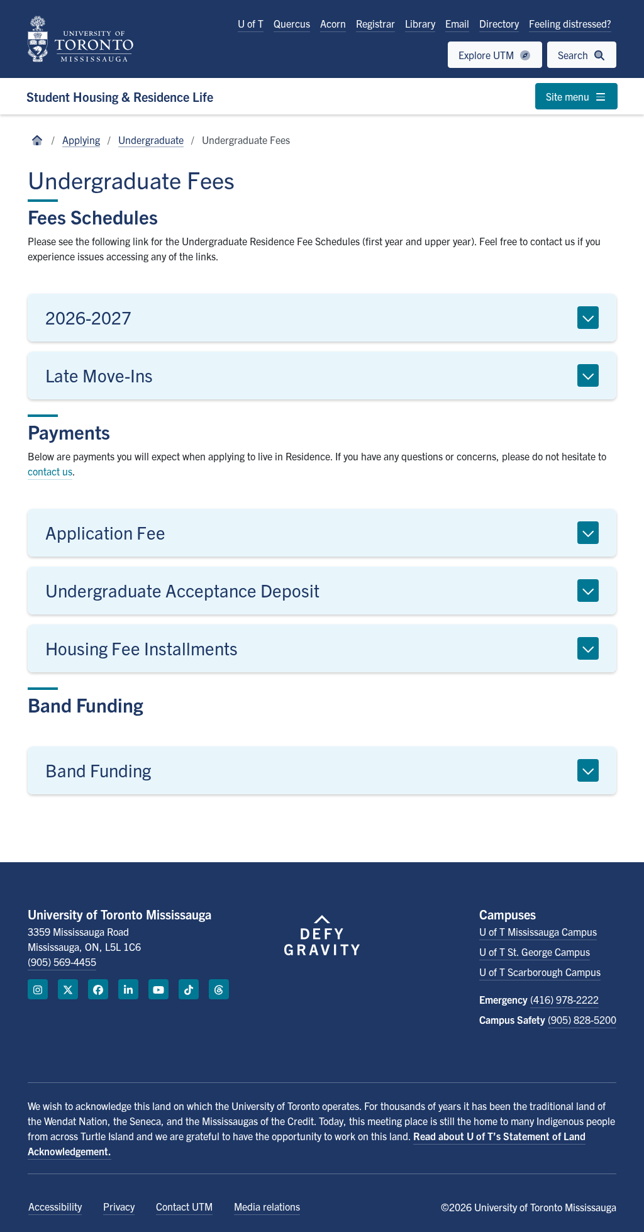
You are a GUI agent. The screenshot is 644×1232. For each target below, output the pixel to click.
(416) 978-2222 (564, 999)
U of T (251, 23)
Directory (499, 23)
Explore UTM (487, 54)
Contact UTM (184, 1206)
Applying (81, 139)
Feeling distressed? (570, 23)
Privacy (119, 1206)
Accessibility (55, 1206)
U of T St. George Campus (534, 951)
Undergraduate (151, 139)
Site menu (569, 96)
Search (574, 54)
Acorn (333, 23)
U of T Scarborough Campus (540, 971)
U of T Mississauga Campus (538, 931)
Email (457, 23)
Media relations (267, 1206)
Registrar (375, 23)
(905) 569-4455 (62, 961)
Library (420, 23)
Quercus (292, 23)
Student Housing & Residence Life (119, 96)
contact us (50, 471)
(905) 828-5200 (582, 1019)
